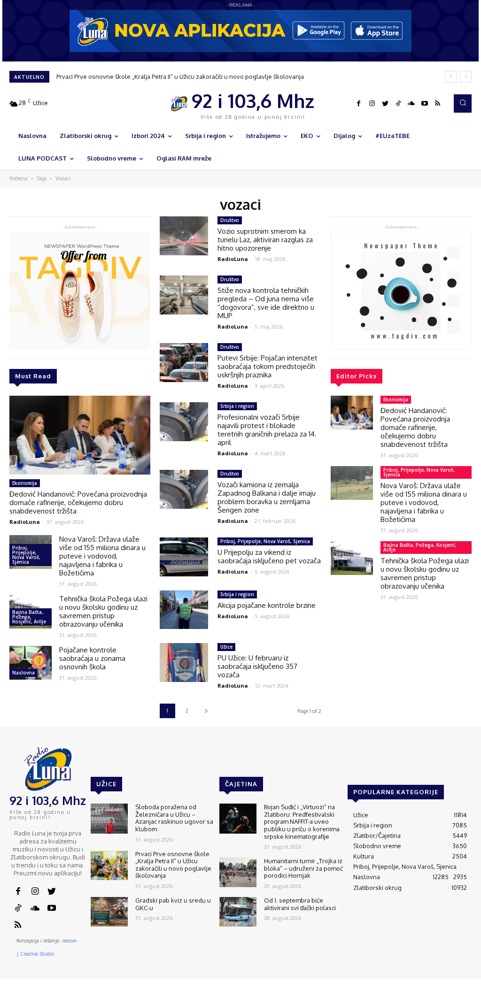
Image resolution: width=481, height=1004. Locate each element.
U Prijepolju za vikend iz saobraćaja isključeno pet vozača (269, 556)
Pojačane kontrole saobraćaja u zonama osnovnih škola (92, 658)
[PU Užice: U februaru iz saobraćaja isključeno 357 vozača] (184, 662)
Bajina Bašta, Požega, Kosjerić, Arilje (29, 617)
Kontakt (327, 997)
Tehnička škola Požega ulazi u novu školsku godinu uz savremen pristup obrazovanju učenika (103, 611)
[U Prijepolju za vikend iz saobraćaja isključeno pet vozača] (184, 556)
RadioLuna (24, 521)
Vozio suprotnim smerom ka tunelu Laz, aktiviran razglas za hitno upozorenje (265, 240)
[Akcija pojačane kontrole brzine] (184, 609)
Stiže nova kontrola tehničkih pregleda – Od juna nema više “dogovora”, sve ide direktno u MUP (265, 303)
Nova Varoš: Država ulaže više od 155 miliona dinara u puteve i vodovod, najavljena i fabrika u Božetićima (102, 556)
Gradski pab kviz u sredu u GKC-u (173, 904)
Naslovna (23, 672)
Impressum (361, 997)
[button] (463, 103)
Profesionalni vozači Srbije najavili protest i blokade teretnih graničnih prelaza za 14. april (267, 430)
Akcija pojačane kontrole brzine (266, 605)
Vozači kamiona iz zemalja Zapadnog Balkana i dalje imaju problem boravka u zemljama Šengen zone (266, 497)
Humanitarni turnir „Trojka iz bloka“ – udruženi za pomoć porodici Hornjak (303, 868)
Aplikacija (456, 997)
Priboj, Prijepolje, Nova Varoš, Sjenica (26, 554)
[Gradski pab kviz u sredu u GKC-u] (109, 912)
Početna (18, 178)
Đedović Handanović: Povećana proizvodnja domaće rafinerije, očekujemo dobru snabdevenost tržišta (78, 502)
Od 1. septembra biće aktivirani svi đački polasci (300, 904)
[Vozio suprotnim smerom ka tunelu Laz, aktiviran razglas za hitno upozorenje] (184, 235)
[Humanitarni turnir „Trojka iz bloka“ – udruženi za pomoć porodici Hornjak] (237, 872)
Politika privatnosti (410, 997)
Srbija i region (237, 406)
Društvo (229, 220)
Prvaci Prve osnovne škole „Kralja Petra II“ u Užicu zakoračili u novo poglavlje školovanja (180, 76)
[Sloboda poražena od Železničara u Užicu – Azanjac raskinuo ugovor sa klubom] (109, 818)
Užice (226, 647)
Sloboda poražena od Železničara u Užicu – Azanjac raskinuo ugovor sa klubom (174, 818)
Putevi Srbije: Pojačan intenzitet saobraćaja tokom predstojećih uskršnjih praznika (267, 366)
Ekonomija (24, 483)
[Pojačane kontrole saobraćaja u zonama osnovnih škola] (30, 663)
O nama (298, 997)
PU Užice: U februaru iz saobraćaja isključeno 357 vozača (257, 666)
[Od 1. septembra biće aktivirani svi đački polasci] (237, 912)
